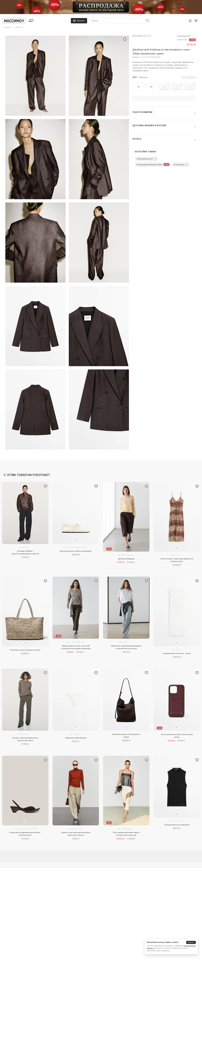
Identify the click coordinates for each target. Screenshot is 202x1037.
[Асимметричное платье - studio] (176, 611)
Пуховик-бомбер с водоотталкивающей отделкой (25, 552)
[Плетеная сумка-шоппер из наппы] (25, 611)
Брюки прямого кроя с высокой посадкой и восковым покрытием (76, 647)
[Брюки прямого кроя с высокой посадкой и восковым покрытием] (75, 608)
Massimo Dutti (141, 35)
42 (190, 88)
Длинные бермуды (126, 559)
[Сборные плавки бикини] (75, 700)
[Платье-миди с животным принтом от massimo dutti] (176, 517)
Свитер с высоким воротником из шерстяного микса (76, 833)
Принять (191, 942)
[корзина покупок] (196, 21)
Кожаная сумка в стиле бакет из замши (126, 735)
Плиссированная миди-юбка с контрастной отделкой (126, 833)
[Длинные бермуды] (126, 517)
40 (177, 88)
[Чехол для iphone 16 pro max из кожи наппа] (176, 700)
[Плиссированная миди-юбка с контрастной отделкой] (126, 790)
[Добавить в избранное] (46, 486)
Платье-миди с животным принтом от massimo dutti (176, 560)
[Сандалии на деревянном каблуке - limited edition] (25, 790)
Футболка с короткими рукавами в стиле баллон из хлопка (126, 647)
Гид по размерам (188, 77)
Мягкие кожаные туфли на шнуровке (76, 551)
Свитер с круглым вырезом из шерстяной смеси (25, 739)
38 (164, 88)
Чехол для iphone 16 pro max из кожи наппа (177, 735)
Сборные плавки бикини (76, 738)
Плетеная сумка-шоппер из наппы (25, 650)
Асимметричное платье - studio (177, 653)
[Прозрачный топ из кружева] (176, 787)
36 (151, 87)
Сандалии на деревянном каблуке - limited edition (25, 833)
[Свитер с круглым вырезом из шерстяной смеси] (25, 700)
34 (138, 87)
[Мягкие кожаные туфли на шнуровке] (75, 513)
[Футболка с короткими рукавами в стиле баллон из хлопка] (126, 608)
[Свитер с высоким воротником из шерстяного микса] (75, 790)
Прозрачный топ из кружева (176, 825)
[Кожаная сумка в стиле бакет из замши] (126, 700)
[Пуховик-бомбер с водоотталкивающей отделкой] (25, 513)
